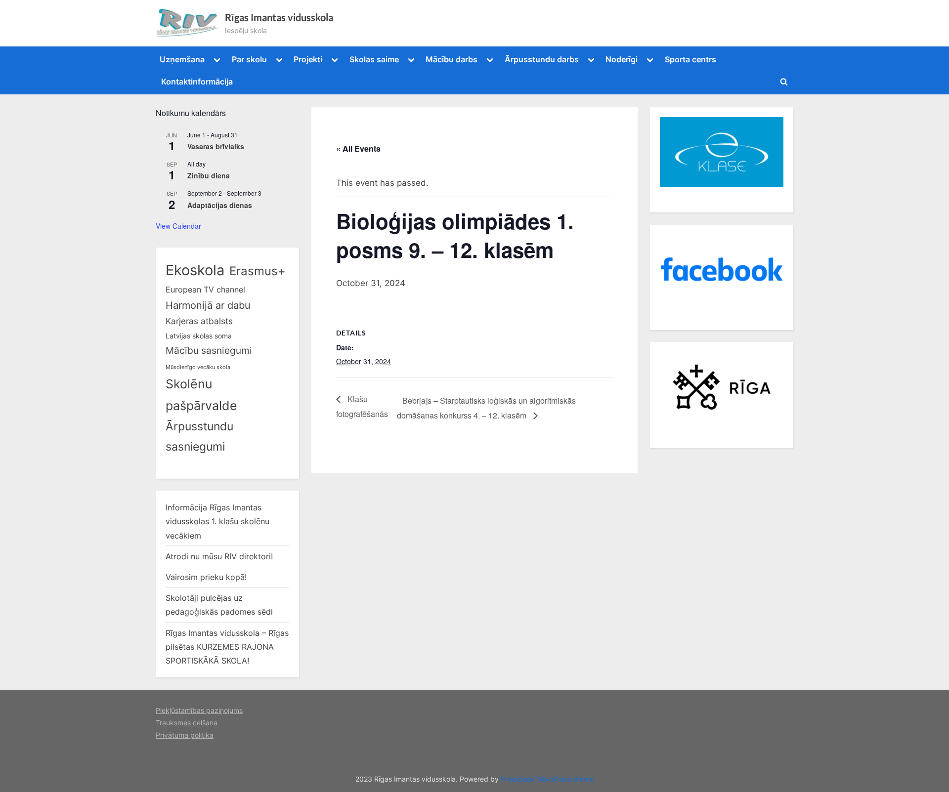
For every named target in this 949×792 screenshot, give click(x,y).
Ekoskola (195, 270)
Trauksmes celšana (186, 722)
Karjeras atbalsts (199, 321)
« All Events (358, 148)
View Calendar (178, 226)
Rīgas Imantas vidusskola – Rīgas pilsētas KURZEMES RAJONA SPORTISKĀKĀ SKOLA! (227, 647)
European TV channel (205, 289)
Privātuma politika (185, 735)
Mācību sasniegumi (209, 350)
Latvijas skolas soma (199, 336)
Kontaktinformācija (197, 81)
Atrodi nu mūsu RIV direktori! (219, 556)
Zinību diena (208, 175)
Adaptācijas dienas (219, 205)
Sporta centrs (690, 59)
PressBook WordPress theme (547, 779)
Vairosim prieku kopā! (206, 577)
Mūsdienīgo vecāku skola (198, 367)
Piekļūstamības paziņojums (199, 710)
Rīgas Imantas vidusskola (279, 17)
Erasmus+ (257, 271)
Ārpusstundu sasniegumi (199, 436)
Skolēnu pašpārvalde (201, 394)
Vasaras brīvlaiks (215, 146)
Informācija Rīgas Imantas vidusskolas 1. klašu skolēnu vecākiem (217, 521)
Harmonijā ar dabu (208, 305)
